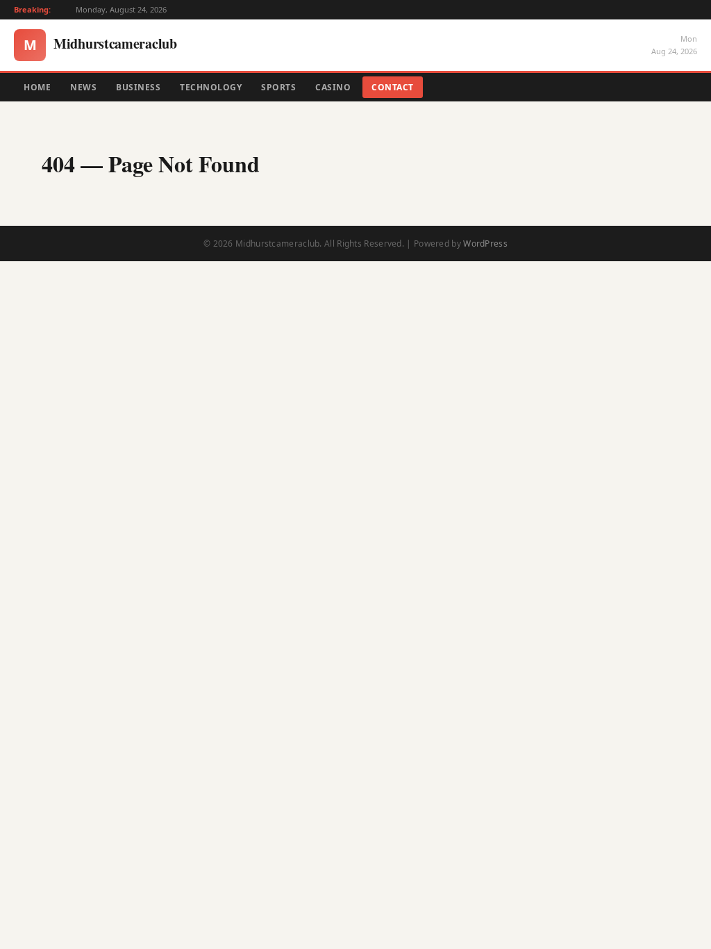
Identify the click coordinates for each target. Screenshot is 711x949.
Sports (278, 87)
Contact (392, 87)
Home (37, 87)
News (83, 87)
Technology (211, 87)
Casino (333, 87)
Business (138, 87)
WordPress (485, 243)
